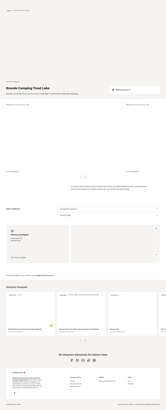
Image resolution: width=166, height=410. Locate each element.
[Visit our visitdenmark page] (83, 360)
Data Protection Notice (126, 404)
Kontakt (130, 384)
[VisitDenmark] (18, 373)
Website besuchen (122, 90)
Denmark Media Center (107, 381)
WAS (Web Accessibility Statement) (147, 404)
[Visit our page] (77, 360)
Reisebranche (75, 386)
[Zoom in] (156, 254)
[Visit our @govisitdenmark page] (88, 360)
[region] (115, 244)
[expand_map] (156, 228)
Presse (72, 381)
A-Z (129, 381)
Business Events (75, 384)
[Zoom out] (156, 260)
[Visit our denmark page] (71, 360)
